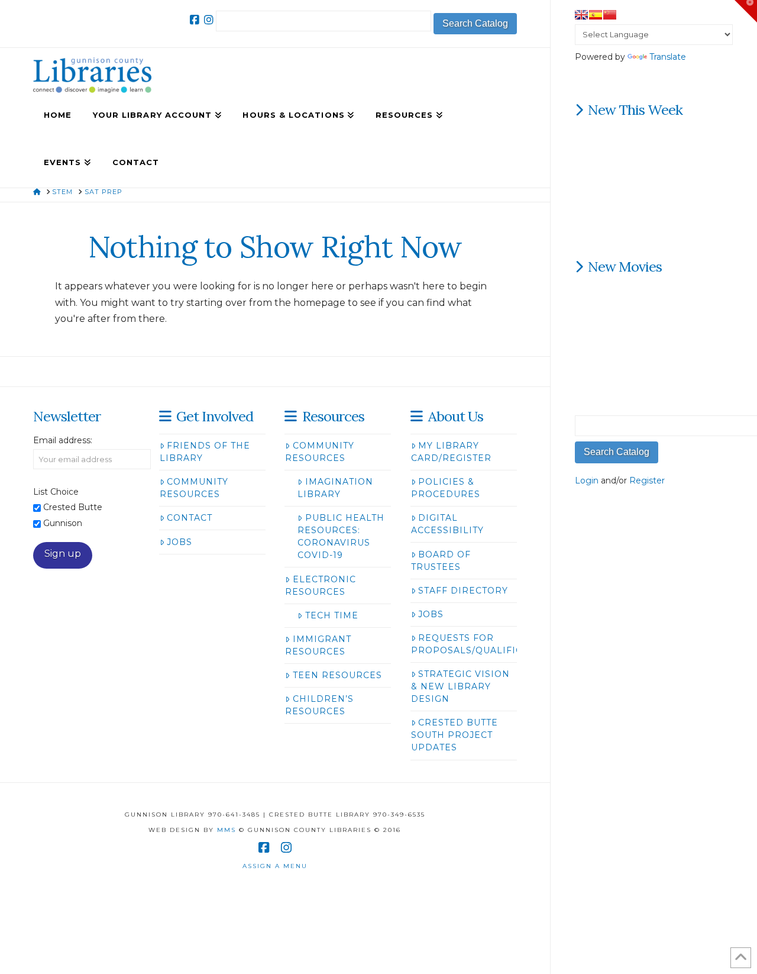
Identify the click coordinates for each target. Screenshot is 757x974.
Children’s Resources (319, 705)
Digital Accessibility (447, 524)
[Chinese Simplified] (609, 15)
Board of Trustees (441, 560)
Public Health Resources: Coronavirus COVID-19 (340, 536)
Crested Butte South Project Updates (454, 735)
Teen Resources (337, 675)
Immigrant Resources (318, 645)
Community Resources (194, 487)
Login (587, 480)
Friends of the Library (205, 451)
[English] (581, 15)
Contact (189, 517)
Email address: (62, 440)
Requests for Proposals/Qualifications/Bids (499, 644)
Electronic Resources (320, 585)
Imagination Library (335, 487)
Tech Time (331, 615)
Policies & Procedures (445, 487)
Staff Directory (463, 590)
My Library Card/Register (451, 451)
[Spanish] (595, 15)
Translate (667, 56)
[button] (746, 11)
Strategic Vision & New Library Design (460, 686)
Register (647, 480)
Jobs (179, 542)
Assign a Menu (275, 866)
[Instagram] (209, 20)
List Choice (56, 491)
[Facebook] (194, 20)
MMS (226, 830)
